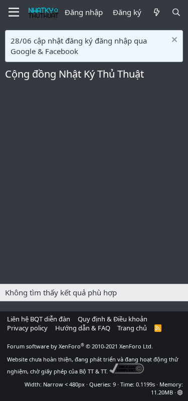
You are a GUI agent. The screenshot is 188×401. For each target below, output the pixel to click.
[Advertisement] (94, 185)
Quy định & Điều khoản (112, 318)
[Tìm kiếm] (176, 12)
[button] (180, 392)
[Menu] (14, 12)
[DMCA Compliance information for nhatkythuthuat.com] (126, 371)
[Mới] (156, 12)
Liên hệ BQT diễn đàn (38, 318)
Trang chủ (132, 327)
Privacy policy (27, 327)
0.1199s (145, 384)
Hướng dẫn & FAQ (82, 327)
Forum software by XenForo (80, 346)
